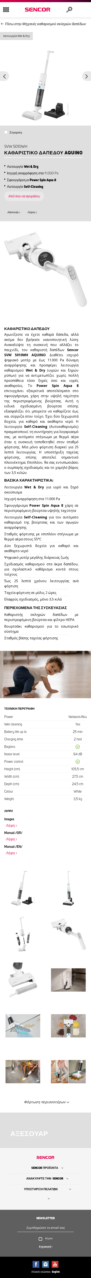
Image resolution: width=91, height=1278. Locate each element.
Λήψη (10, 825)
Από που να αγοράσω (24, 196)
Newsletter (45, 1218)
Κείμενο (48, 1238)
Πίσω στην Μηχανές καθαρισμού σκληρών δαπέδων (45, 24)
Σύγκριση (16, 132)
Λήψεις (32, 212)
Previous (4, 76)
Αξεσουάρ (13, 212)
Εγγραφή (45, 1246)
